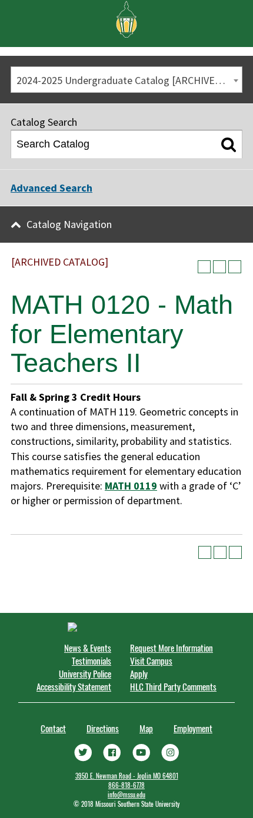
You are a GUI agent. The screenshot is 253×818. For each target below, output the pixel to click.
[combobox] (126, 79)
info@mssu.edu (126, 794)
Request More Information (171, 647)
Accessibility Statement (73, 686)
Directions (102, 728)
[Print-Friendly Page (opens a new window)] (219, 266)
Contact (53, 728)
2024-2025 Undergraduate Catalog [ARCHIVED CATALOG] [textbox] (129, 80)
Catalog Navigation (69, 224)
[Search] (228, 144)
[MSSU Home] (126, 18)
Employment (193, 728)
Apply (139, 673)
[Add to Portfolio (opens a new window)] (204, 266)
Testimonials (91, 660)
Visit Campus (151, 660)
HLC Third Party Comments (173, 686)
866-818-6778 (126, 785)
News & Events (87, 647)
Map (146, 728)
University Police (85, 673)
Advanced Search (51, 188)
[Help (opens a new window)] (234, 266)
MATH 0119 (131, 485)
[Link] (83, 751)
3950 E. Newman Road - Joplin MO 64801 (126, 775)
